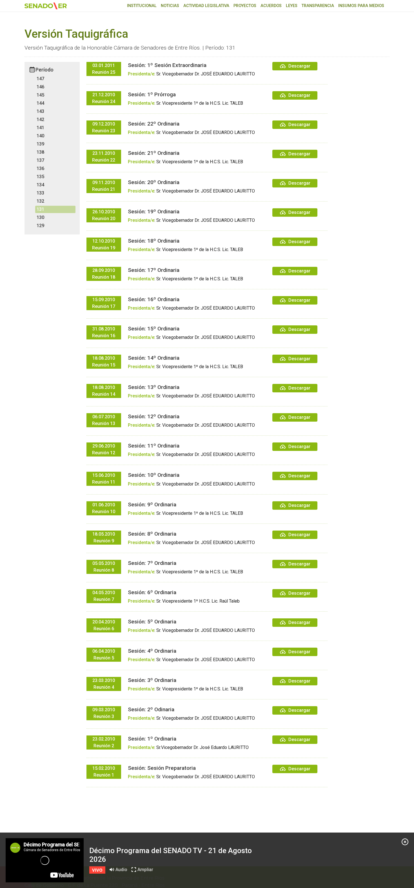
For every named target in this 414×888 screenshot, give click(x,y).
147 (40, 78)
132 (40, 201)
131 (40, 209)
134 (40, 184)
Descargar (299, 66)
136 (40, 168)
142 (40, 119)
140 (40, 135)
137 (40, 160)
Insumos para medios (361, 5)
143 (40, 111)
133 (40, 193)
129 (40, 225)
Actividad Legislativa (206, 5)
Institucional (142, 5)
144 (40, 103)
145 (40, 95)
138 (40, 152)
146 (40, 87)
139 (40, 144)
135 (40, 176)
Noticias (170, 5)
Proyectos (244, 5)
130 (40, 217)
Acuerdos (271, 5)
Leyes (291, 5)
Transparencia (318, 5)
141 (40, 127)
